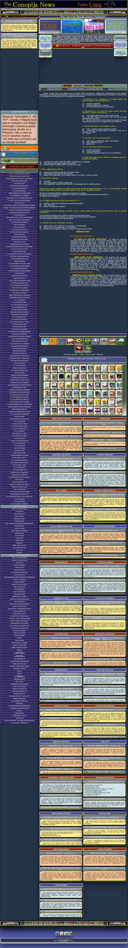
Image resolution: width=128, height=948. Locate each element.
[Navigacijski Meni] (117, 12)
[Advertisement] (20, 79)
